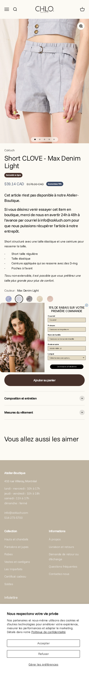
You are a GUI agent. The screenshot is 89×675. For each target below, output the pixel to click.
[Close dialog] (86, 305)
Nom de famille (54, 335)
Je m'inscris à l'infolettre (66, 367)
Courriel (51, 316)
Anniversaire (53, 344)
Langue (51, 354)
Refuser (43, 654)
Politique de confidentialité (48, 632)
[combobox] (66, 358)
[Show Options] (84, 358)
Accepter (43, 643)
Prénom (51, 325)
